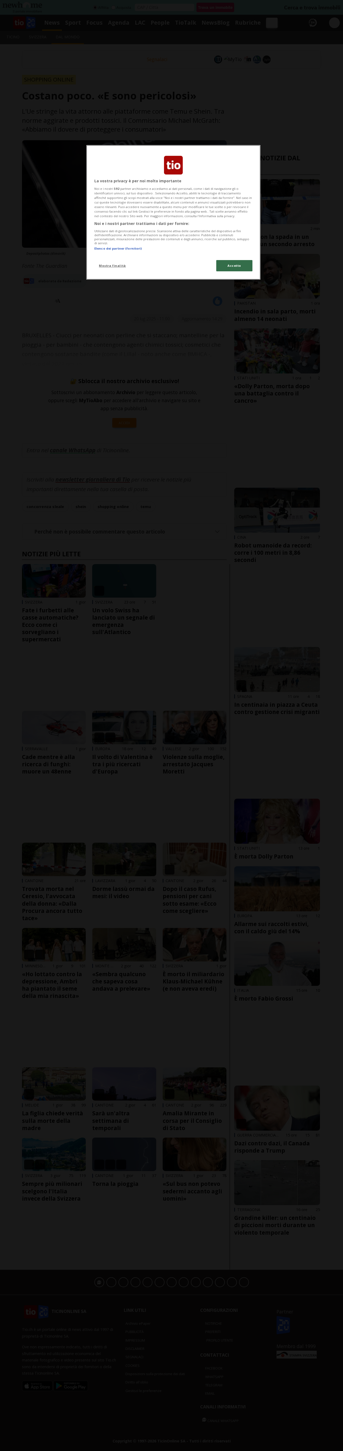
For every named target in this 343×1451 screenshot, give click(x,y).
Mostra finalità (112, 266)
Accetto (234, 266)
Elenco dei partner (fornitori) (118, 248)
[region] (173, 212)
